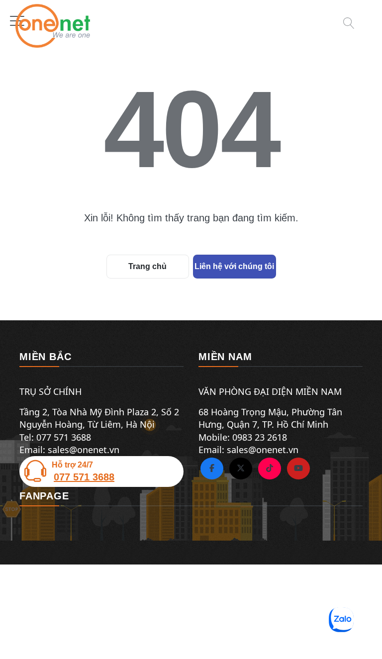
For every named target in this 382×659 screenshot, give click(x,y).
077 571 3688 (84, 476)
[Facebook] (211, 468)
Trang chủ (147, 266)
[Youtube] (298, 468)
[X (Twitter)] (240, 468)
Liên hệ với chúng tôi (234, 266)
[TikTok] (269, 468)
